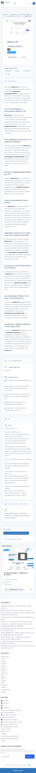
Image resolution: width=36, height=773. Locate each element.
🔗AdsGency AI (9, 515)
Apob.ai (3, 678)
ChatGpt (3, 661)
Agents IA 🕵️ (13, 588)
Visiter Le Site (18, 770)
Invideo (3, 668)
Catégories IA (5, 731)
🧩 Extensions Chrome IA (9, 715)
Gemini (3, 666)
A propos (3, 734)
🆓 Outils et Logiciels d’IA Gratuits (11, 722)
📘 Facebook (5, 703)
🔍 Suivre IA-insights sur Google (11, 710)
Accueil (5, 14)
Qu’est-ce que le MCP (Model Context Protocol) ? (16, 610)
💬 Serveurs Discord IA (8, 717)
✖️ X (2, 705)
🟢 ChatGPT (8, 71)
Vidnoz (3, 682)
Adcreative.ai (5, 656)
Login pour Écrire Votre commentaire (17, 533)
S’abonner (30, 756)
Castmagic (4, 685)
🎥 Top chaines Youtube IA (9, 719)
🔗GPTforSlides (24, 515)
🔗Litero (14, 518)
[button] (3, 571)
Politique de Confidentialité (9, 738)
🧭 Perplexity (26, 71)
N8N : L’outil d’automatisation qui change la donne (16, 621)
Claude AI (4, 663)
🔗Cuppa (24, 513)
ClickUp (3, 687)
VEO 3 (3, 659)
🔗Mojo (6, 513)
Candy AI (4, 680)
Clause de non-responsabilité (10, 736)
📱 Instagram (5, 708)
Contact (3, 741)
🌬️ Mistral (17, 71)
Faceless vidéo (5, 689)
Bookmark (14, 57)
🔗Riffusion (7, 518)
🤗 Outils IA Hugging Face (9, 724)
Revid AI (3, 692)
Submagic (4, 673)
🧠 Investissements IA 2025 (9, 727)
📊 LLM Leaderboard (7, 712)
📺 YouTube (4, 700)
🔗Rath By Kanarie (15, 513)
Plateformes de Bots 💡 (14, 16)
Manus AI (4, 671)
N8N (2, 675)
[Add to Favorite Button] (31, 550)
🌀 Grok (8, 74)
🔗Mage (16, 515)
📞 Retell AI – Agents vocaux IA (15, 573)
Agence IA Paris (6, 729)
